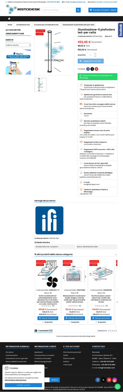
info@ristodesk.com (78, 2)
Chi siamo (9, 352)
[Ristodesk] (23, 9)
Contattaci (98, 346)
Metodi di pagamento (43, 361)
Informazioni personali (72, 352)
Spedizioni (38, 352)
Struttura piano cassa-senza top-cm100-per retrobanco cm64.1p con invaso (101, 299)
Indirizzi (66, 361)
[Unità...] (47, 274)
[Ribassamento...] (74, 274)
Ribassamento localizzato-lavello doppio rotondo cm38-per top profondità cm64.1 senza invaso (74, 299)
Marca (108, 36)
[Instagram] (114, 379)
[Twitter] (103, 379)
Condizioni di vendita (42, 358)
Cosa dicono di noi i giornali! (17, 358)
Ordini (65, 355)
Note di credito (69, 358)
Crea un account (110, 2)
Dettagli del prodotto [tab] (44, 200)
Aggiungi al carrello (90, 61)
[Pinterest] (96, 69)
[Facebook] (97, 379)
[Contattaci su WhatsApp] (118, 387)
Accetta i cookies (23, 385)
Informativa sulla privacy (15, 380)
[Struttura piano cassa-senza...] (101, 274)
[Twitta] (92, 69)
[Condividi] (88, 69)
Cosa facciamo (12, 355)
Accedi (99, 2)
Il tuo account (71, 346)
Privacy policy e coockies (44, 355)
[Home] (9, 18)
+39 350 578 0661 (53, 2)
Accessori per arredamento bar (15, 32)
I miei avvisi (67, 365)
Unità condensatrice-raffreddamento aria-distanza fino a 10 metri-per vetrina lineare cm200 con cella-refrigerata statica (48, 301)
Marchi (9, 39)
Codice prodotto (85, 36)
